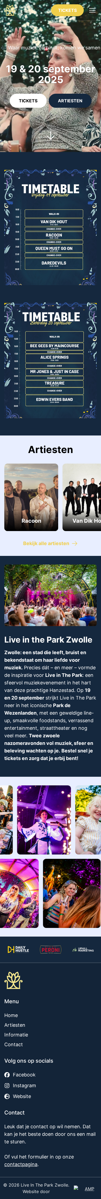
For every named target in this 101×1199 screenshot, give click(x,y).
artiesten (70, 100)
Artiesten (14, 1025)
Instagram (24, 1085)
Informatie (16, 1035)
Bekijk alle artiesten (46, 543)
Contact (13, 1044)
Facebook (24, 1075)
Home (11, 1015)
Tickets (67, 10)
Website (22, 1096)
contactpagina (20, 1164)
